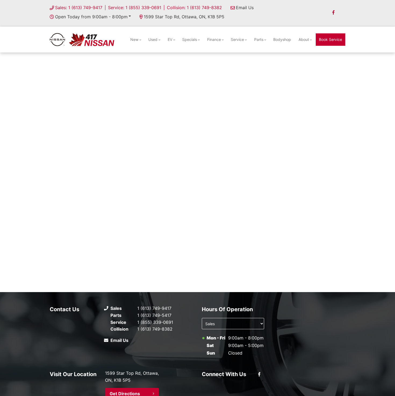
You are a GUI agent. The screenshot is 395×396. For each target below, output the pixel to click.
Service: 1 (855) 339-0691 (134, 7)
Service (237, 39)
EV (170, 39)
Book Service (330, 39)
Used (152, 39)
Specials (189, 39)
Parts (258, 39)
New (134, 39)
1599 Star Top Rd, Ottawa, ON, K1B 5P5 (184, 16)
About (304, 39)
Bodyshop (282, 39)
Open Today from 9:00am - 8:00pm (91, 16)
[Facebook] (333, 12)
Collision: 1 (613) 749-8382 (194, 7)
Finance (214, 39)
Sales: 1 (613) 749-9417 (78, 7)
